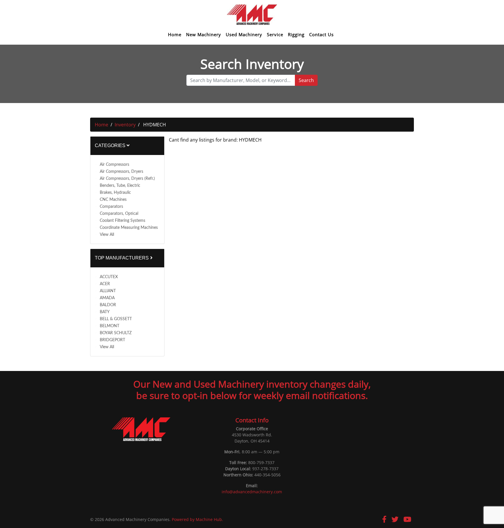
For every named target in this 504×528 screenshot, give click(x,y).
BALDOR (108, 305)
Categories (111, 145)
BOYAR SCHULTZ (116, 333)
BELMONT (109, 326)
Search (306, 80)
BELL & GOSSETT (116, 319)
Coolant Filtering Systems (122, 221)
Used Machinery (244, 34)
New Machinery (203, 34)
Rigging (296, 34)
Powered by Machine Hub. (197, 519)
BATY (105, 312)
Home (174, 34)
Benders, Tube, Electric (120, 186)
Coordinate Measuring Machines (129, 228)
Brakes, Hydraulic (115, 193)
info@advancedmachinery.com (252, 491)
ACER (105, 284)
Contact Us (321, 34)
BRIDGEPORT (112, 340)
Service (275, 34)
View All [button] (107, 235)
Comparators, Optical (119, 214)
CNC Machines (113, 200)
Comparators (111, 207)
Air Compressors (114, 165)
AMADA (107, 298)
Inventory (125, 124)
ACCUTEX (109, 277)
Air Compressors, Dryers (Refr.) (127, 179)
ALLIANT (108, 291)
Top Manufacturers (122, 257)
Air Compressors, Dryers (121, 172)
